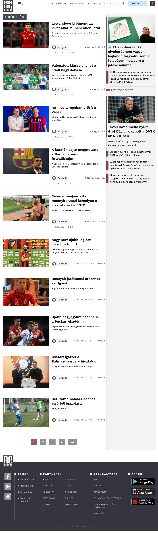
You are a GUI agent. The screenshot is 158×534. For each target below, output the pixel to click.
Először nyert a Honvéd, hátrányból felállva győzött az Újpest (131, 153)
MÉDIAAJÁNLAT (101, 514)
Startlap (47, 479)
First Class (49, 498)
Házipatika (70, 479)
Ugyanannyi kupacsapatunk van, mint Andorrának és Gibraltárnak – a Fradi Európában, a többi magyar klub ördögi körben (132, 77)
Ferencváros (78, 3)
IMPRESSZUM (100, 492)
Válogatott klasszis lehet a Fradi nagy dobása (74, 68)
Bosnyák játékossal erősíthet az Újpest (76, 281)
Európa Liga (95, 3)
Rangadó (62, 47)
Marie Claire (71, 504)
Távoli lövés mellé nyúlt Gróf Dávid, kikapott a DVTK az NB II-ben (131, 131)
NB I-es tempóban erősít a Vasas (74, 110)
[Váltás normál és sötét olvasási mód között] (123, 3)
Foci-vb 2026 (60, 3)
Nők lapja (70, 498)
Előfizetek (137, 3)
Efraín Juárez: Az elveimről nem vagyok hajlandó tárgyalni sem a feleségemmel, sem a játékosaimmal (129, 56)
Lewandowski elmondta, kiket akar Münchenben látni (76, 25)
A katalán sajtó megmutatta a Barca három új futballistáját (75, 154)
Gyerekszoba (72, 492)
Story (68, 486)
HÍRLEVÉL (98, 486)
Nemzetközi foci (96, 47)
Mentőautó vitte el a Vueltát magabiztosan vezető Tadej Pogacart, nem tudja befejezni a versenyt (132, 178)
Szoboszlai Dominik (25, 499)
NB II (102, 419)
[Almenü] (20, 3)
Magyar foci (98, 89)
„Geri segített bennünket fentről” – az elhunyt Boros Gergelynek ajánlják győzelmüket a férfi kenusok (132, 165)
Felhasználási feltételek (107, 498)
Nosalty (47, 504)
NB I (102, 263)
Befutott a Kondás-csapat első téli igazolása (73, 401)
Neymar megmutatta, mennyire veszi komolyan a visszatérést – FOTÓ (74, 200)
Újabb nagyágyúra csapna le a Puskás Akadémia (75, 319)
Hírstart (47, 486)
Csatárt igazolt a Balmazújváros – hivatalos (74, 359)
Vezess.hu (48, 492)
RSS (95, 479)
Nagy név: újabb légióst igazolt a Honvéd (71, 242)
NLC (45, 510)
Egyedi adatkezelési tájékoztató (104, 505)
